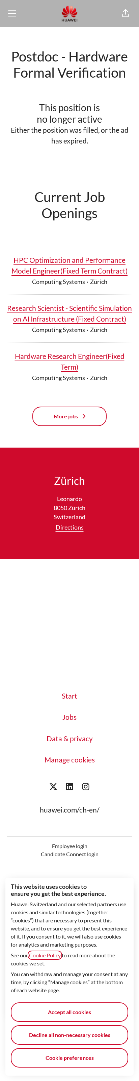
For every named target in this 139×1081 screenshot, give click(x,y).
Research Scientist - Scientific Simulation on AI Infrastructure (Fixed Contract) (69, 313)
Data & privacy (70, 738)
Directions (70, 527)
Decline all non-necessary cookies (69, 1035)
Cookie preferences (70, 1057)
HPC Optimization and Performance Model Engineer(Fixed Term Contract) (69, 265)
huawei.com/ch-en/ (70, 809)
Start (69, 696)
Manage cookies (70, 759)
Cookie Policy (45, 955)
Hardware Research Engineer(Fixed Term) (69, 361)
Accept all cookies (69, 1012)
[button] (125, 13)
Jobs (69, 717)
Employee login (69, 846)
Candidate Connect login (70, 854)
